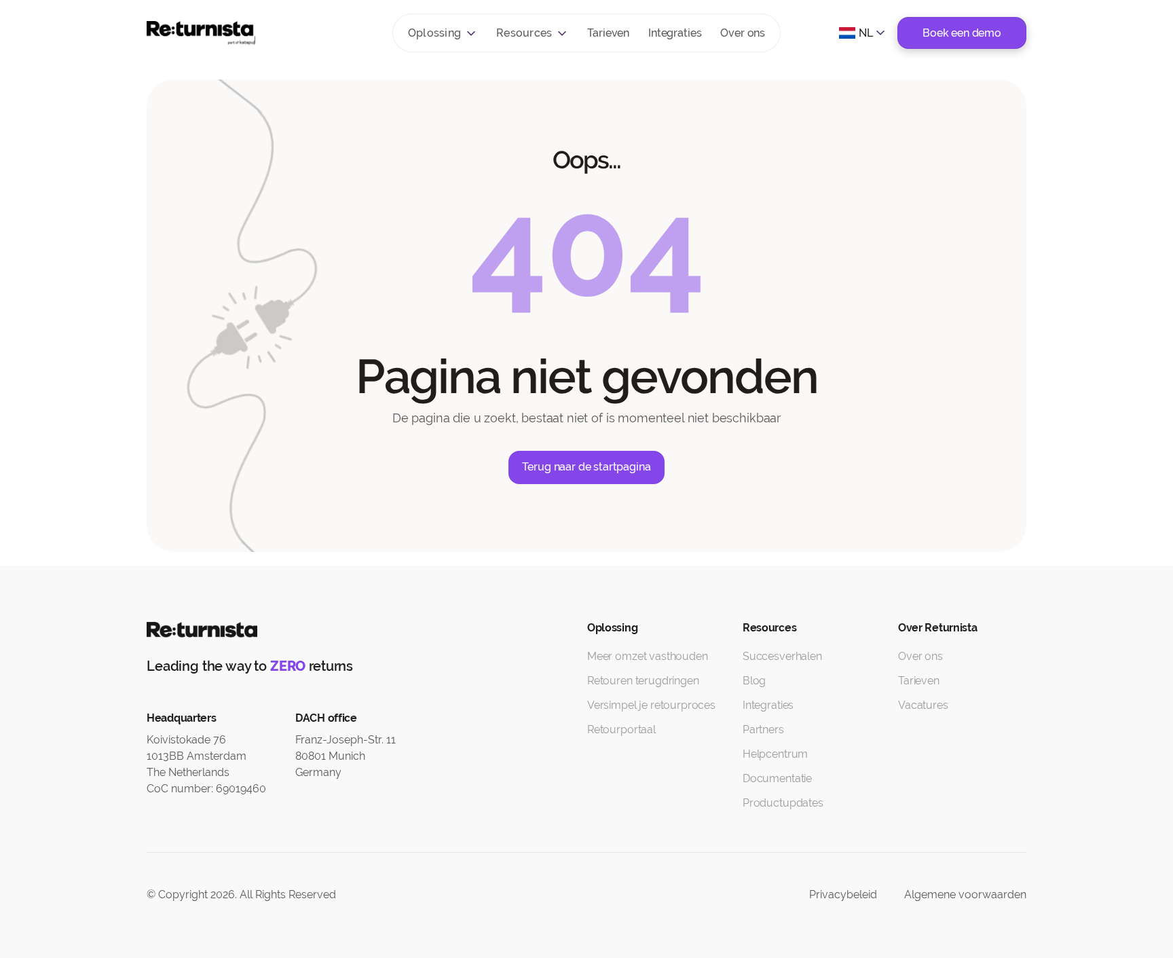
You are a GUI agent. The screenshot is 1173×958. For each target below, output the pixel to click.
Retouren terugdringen (643, 680)
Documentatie (777, 778)
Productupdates (783, 802)
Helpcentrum (775, 754)
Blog (754, 680)
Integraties (674, 32)
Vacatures (923, 705)
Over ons (742, 32)
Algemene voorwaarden (965, 894)
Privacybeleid (843, 894)
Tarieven (608, 32)
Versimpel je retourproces (651, 705)
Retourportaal (621, 729)
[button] (442, 32)
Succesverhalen (782, 656)
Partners (763, 729)
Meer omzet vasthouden (647, 656)
